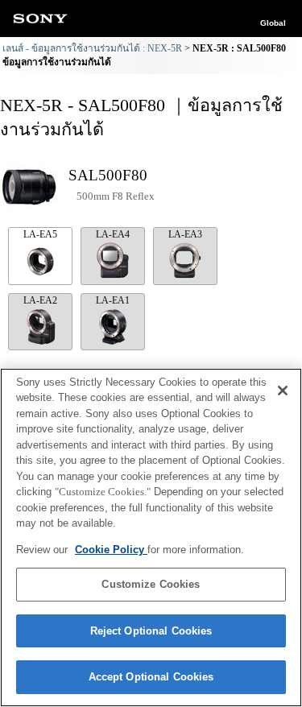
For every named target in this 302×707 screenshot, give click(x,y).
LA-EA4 (113, 234)
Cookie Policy (111, 550)
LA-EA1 (113, 300)
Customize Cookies (150, 584)
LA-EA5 (40, 234)
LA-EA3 (185, 234)
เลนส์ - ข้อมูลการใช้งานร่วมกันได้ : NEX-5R (92, 48)
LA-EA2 (40, 300)
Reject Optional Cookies (151, 631)
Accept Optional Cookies (151, 677)
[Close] (282, 390)
